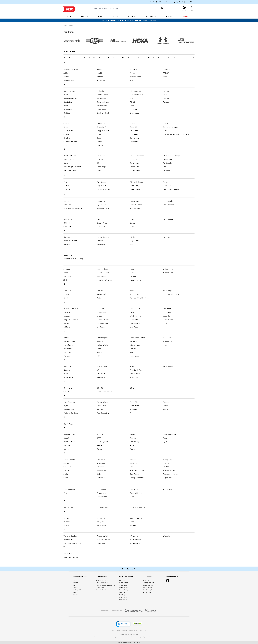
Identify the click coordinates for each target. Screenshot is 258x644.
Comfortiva (134, 138)
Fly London (101, 205)
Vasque (66, 518)
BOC (132, 98)
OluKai (66, 392)
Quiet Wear (68, 424)
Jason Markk (68, 276)
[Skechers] (186, 41)
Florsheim (101, 201)
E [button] (84, 57)
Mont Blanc (167, 338)
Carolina (66, 138)
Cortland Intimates (170, 127)
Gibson (99, 219)
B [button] (69, 57)
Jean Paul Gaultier (104, 269)
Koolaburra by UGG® (171, 294)
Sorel (132, 467)
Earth (65, 182)
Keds (99, 298)
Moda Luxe (134, 356)
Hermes (100, 241)
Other (132, 388)
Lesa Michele (135, 309)
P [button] (138, 57)
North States (135, 374)
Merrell (100, 352)
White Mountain (103, 540)
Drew (165, 167)
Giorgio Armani (103, 223)
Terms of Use (147, 592)
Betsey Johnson (103, 102)
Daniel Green (68, 159)
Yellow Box (67, 554)
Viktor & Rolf (102, 525)
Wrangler (167, 536)
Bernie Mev (101, 98)
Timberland (101, 493)
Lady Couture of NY (71, 320)
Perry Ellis (134, 402)
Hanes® (66, 244)
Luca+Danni (168, 316)
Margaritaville (68, 349)
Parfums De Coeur (71, 413)
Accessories (151, 16)
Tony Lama (167, 489)
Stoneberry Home (170, 474)
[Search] (162, 8)
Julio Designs (168, 269)
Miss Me (133, 349)
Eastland (67, 186)
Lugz (165, 323)
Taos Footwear (69, 489)
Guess (132, 223)
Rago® (66, 438)
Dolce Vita (134, 159)
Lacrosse (66, 316)
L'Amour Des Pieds (70, 309)
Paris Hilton (101, 406)
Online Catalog (148, 585)
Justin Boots (168, 273)
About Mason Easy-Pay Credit (105, 585)
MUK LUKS (167, 341)
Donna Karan (135, 170)
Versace (66, 522)
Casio (65, 145)
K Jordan (67, 291)
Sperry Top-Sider (137, 478)
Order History (123, 585)
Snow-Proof (101, 470)
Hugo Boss (134, 241)
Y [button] (184, 57)
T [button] (158, 57)
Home (65, 25)
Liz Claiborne (135, 323)
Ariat (132, 80)
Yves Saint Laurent (70, 557)
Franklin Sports (136, 205)
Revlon (99, 449)
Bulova (166, 98)
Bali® (65, 95)
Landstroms (101, 312)
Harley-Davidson (103, 237)
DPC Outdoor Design (171, 156)
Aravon (132, 73)
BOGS (132, 102)
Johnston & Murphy (105, 280)
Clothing (131, 16)
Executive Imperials (171, 189)
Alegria (99, 69)
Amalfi (99, 73)
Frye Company (169, 205)
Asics (165, 77)
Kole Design (168, 291)
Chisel (99, 134)
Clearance (187, 16)
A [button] (64, 57)
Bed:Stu (66, 113)
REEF (99, 438)
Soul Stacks (134, 474)
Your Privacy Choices (149, 590)
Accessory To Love (70, 69)
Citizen (99, 138)
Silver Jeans (101, 463)
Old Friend (67, 388)
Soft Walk (101, 478)
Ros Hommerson (169, 434)
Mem (99, 349)
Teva (65, 493)
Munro (166, 345)
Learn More (190, 2)
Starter (166, 467)
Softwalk (133, 463)
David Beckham (69, 170)
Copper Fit (134, 142)
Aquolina (133, 69)
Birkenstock (101, 109)
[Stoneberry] (133, 610)
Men (69, 16)
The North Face (136, 370)
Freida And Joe (169, 201)
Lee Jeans (101, 327)
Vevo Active (101, 518)
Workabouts (135, 543)
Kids (74, 585)
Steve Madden (169, 470)
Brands (169, 16)
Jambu (66, 273)
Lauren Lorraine (103, 320)
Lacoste (66, 312)
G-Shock (66, 223)
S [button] (153, 57)
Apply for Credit (101, 590)
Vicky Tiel (100, 522)
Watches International (72, 543)
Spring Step (168, 460)
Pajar (65, 406)
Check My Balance (102, 582)
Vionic (132, 522)
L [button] (118, 57)
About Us (146, 580)
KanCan (100, 291)
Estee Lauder (135, 189)
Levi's (132, 312)
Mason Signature (103, 338)
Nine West (101, 374)
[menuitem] (69, 16)
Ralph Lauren (69, 442)
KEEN (132, 291)
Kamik (65, 298)
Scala (65, 474)
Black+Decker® (103, 113)
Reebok (100, 434)
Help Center (123, 580)
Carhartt (66, 134)
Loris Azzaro (134, 327)
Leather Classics (103, 323)
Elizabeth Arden (103, 189)
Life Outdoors (135, 316)
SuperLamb (168, 478)
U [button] (163, 57)
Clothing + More (78, 590)
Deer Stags (101, 167)
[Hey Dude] (94, 41)
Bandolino (67, 102)
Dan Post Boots (69, 156)
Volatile (133, 525)
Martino (66, 356)
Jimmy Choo (102, 276)
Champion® (101, 127)
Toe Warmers (102, 497)
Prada (132, 413)
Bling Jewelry (135, 91)
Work (100, 16)
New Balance (102, 366)
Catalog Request (148, 582)
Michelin (133, 341)
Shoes (115, 16)
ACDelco (66, 73)
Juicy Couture (135, 280)
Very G (66, 525)
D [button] (79, 57)
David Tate (101, 156)
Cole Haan (134, 131)
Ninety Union (102, 377)
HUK (132, 244)
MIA (98, 356)
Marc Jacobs (68, 345)
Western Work (102, 536)
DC (98, 163)
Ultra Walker (68, 507)
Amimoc (100, 77)
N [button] (128, 57)
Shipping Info (123, 587)
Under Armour (103, 507)
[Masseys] (151, 610)
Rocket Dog (134, 442)
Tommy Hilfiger (136, 493)
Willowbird (101, 543)
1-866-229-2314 (133, 630)
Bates (65, 106)
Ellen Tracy (134, 186)
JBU (65, 280)
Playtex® (133, 409)
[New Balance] (117, 41)
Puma (165, 409)
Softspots (133, 460)
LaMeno (66, 327)
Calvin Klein (68, 131)
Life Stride (134, 320)
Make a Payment (101, 580)
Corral (165, 124)
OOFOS (100, 388)
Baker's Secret (69, 91)
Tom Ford (134, 489)
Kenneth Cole (135, 294)
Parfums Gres (102, 402)
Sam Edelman (69, 460)
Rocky (132, 449)
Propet (166, 402)
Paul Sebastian (103, 413)
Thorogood (101, 489)
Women (84, 16)
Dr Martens (167, 159)
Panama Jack (68, 409)
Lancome (100, 309)
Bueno (166, 95)
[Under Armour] (163, 41)
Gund (132, 227)
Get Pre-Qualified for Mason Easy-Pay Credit (166, 2)
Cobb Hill (133, 127)
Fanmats (66, 201)
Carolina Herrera (70, 142)
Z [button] (188, 57)
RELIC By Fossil (103, 442)
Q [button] (144, 57)
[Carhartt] (72, 41)
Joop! (132, 269)
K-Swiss (66, 294)
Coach (132, 124)
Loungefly (167, 312)
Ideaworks (67, 255)
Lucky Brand (168, 320)
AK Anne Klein (69, 80)
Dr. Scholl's (167, 163)
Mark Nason (68, 352)
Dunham (166, 170)
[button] (123, 624)
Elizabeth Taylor (136, 182)
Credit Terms (100, 587)
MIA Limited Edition (137, 338)
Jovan (132, 273)
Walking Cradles (69, 536)
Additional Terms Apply (149, 20)
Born (132, 106)
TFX (65, 497)
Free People (135, 208)
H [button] (99, 57)
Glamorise (101, 227)
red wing (67, 449)
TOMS (132, 497)
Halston (66, 237)
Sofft (99, 474)
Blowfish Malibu (136, 95)
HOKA (132, 237)
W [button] (174, 57)
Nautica (66, 370)
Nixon (132, 366)
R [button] (149, 57)
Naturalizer (68, 366)
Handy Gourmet (70, 241)
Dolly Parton (135, 163)
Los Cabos (167, 309)
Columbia (134, 134)
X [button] (179, 57)
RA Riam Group (69, 434)
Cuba (165, 131)
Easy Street (101, 182)
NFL (98, 370)
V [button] (168, 57)
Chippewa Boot (103, 131)
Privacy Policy (147, 587)
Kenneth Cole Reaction (139, 298)
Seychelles (101, 460)
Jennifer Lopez (103, 273)
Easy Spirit (67, 189)
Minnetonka (135, 345)
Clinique (100, 145)
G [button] (94, 57)
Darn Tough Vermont (72, 167)
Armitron (166, 69)
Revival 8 (100, 445)
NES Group (68, 377)
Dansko (66, 163)
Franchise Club (103, 208)
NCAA (65, 374)
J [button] (108, 57)
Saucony (67, 467)
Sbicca (66, 470)
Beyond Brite (102, 106)
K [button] (113, 57)
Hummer (166, 237)
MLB (131, 352)
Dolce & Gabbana (137, 156)
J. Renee (66, 269)
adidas (66, 77)
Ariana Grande (135, 77)
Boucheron (134, 109)
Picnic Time (134, 406)
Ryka (165, 442)
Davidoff (100, 159)
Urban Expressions (137, 507)
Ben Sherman (102, 95)
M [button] (123, 57)
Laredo (99, 316)
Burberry (167, 102)
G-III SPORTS (68, 219)
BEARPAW (67, 109)
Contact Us (123, 599)
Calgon (66, 127)
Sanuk (66, 463)
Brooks (166, 91)
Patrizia (100, 409)
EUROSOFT (168, 186)
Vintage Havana (136, 518)
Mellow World (102, 345)
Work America (135, 540)
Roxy (165, 438)
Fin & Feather (68, 205)
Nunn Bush (134, 377)
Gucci (132, 219)
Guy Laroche (168, 219)
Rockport (133, 445)
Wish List (122, 592)
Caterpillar (101, 124)
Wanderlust (68, 540)
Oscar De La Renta (104, 392)
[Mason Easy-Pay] (69, 9)
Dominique (134, 167)
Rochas (133, 438)
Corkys (132, 145)
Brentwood (134, 113)
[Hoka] (140, 41)
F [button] (89, 57)
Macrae (66, 338)
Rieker (132, 434)
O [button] (133, 57)
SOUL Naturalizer (137, 470)
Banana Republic (70, 98)
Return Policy (123, 590)
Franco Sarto (135, 201)
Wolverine (134, 536)
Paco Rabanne (69, 402)
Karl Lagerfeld (102, 294)
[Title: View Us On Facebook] (167, 580)
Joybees (133, 276)
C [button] (74, 57)
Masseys (100, 341)
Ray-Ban (66, 445)
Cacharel (67, 124)
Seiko (65, 478)
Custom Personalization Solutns (176, 134)
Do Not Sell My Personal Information (129, 642)
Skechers (100, 467)
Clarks (99, 142)
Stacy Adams (168, 463)
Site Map (122, 595)
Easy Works (101, 186)
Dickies (99, 170)
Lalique (66, 323)
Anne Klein (101, 80)
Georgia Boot (68, 227)
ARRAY (166, 73)
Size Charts (123, 597)
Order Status (123, 582)
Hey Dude (101, 244)
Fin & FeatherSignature (72, 208)
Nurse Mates (168, 366)
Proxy (165, 406)
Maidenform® (69, 341)
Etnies (165, 182)
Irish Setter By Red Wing (73, 259)
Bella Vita (100, 91)
